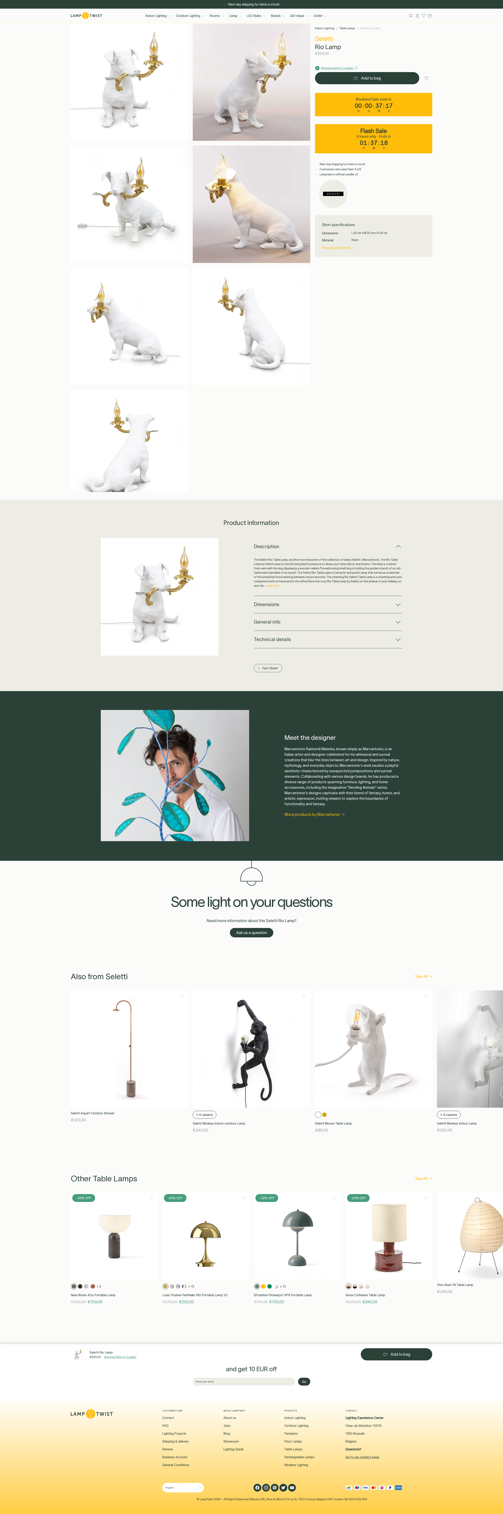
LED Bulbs (254, 15)
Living (233, 15)
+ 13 (283, 1286)
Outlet (318, 15)
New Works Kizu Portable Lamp (93, 1295)
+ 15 (191, 1286)
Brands (276, 15)
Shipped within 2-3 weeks (120, 1357)
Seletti (324, 38)
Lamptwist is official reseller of (338, 174)
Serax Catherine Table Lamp (365, 1295)
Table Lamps (347, 28)
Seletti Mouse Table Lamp (333, 1123)
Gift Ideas (297, 15)
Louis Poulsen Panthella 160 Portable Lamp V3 (195, 1295)
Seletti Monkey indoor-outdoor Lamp (219, 1123)
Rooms (215, 15)
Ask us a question (251, 933)
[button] (129, 82)
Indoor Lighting (156, 15)
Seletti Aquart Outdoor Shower (93, 1113)
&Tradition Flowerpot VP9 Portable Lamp (283, 1295)
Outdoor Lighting (188, 15)
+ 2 (99, 1286)
